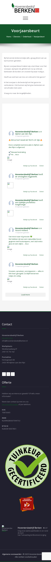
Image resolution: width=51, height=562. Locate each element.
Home (8, 37)
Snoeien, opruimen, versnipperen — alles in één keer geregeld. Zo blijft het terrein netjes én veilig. (26, 273)
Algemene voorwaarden (11, 554)
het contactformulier (10, 404)
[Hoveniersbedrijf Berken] (7, 528)
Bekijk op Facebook (30, 166)
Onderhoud (27, 37)
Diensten (16, 37)
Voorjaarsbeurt (39, 37)
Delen (41, 166)
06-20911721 (7, 338)
